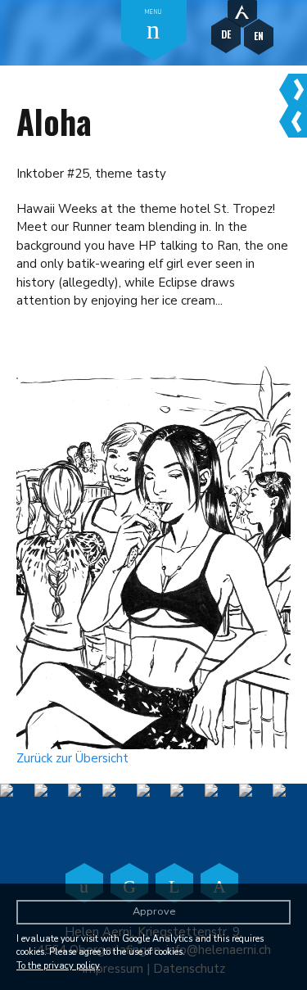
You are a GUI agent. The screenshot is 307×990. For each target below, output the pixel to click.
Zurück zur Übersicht (72, 758)
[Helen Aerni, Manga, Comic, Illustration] (242, 10)
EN (259, 36)
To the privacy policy (58, 966)
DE (226, 34)
